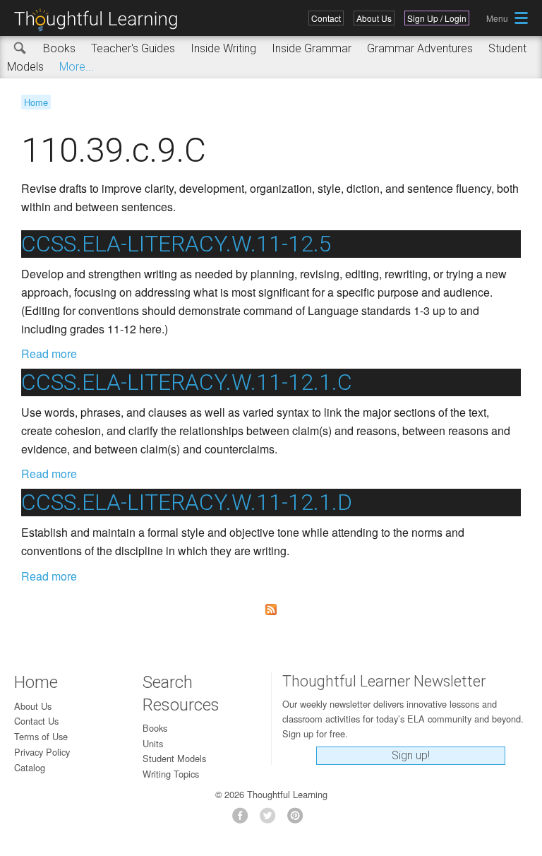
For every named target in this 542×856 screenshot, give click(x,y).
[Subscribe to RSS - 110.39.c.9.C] (271, 609)
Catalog (29, 767)
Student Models (174, 758)
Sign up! (411, 755)
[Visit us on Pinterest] (299, 819)
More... (76, 66)
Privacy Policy (42, 752)
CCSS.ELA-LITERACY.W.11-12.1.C (186, 382)
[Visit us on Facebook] (243, 819)
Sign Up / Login (436, 18)
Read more (49, 353)
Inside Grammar (311, 48)
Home (36, 102)
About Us (374, 18)
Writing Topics (171, 773)
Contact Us (36, 720)
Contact (326, 18)
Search (20, 48)
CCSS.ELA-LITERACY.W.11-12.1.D (186, 502)
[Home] (101, 20)
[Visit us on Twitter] (271, 819)
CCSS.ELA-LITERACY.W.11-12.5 (176, 243)
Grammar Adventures (420, 48)
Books (59, 48)
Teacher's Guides (133, 48)
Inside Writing (223, 48)
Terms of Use (41, 736)
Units (153, 743)
